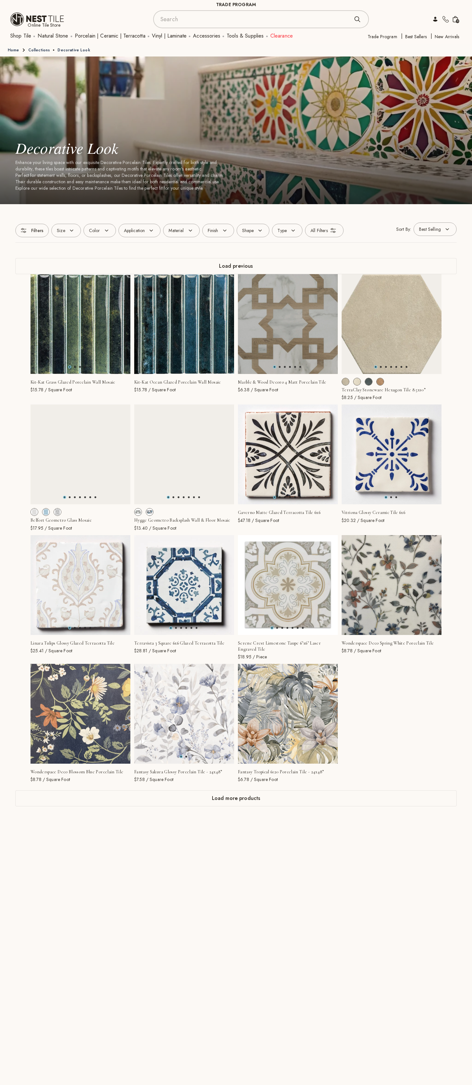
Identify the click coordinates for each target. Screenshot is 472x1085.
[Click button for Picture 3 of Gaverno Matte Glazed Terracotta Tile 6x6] (290, 497)
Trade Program (382, 36)
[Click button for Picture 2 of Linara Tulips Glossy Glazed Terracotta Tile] (80, 628)
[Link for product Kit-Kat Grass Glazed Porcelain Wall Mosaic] (80, 324)
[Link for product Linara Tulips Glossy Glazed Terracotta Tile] (80, 585)
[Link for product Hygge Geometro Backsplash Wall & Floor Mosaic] (184, 454)
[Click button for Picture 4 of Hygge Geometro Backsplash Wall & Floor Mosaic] (189, 497)
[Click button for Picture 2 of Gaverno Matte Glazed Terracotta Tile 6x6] (285, 497)
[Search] (357, 19)
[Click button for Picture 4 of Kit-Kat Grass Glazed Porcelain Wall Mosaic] (90, 367)
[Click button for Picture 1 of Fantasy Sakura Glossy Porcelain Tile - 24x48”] (186, 757)
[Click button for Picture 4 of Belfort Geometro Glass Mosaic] (85, 497)
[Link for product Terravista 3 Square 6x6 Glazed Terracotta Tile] (184, 585)
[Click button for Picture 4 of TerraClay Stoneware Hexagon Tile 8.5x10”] (396, 367)
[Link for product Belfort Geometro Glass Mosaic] (80, 454)
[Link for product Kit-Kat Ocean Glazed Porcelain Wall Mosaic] (184, 324)
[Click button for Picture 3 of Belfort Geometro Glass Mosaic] (80, 497)
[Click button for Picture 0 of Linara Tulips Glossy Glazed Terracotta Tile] (70, 628)
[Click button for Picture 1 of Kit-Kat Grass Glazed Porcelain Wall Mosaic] (75, 367)
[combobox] (254, 19)
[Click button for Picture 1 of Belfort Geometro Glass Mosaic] (70, 497)
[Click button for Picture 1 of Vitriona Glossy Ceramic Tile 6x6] (391, 497)
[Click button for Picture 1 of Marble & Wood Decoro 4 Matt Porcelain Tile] (280, 367)
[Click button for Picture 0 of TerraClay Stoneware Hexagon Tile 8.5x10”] (376, 367)
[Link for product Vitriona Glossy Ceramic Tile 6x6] (391, 454)
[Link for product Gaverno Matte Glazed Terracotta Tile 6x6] (288, 454)
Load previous (236, 266)
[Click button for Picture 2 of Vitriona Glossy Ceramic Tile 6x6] (396, 497)
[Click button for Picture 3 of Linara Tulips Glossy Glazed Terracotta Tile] (85, 628)
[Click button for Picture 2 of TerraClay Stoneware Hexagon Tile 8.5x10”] (386, 367)
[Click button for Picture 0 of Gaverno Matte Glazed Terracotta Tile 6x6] (274, 497)
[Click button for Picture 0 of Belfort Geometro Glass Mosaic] (64, 497)
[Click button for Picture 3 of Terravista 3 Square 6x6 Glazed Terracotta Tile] (186, 628)
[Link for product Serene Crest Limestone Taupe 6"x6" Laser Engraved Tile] (288, 585)
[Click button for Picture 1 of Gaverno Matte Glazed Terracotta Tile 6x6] (280, 497)
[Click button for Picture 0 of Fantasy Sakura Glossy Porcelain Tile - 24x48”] (181, 757)
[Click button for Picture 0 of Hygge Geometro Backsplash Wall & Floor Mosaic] (168, 497)
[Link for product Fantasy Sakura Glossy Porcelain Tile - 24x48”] (184, 714)
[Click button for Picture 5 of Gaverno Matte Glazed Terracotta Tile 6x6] (300, 497)
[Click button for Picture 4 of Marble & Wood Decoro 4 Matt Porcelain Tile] (295, 367)
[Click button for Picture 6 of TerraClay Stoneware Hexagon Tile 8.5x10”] (406, 367)
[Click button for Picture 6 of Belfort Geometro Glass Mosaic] (95, 497)
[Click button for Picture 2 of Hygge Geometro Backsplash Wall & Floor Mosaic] (178, 497)
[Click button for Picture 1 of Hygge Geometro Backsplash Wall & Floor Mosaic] (173, 497)
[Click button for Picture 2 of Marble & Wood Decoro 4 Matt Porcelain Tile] (285, 367)
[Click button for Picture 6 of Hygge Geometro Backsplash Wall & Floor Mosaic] (199, 497)
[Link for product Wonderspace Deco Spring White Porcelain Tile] (391, 585)
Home (13, 50)
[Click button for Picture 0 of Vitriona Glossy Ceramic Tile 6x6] (386, 497)
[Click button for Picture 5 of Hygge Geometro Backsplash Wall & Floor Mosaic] (194, 497)
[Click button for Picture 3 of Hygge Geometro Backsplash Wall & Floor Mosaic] (184, 497)
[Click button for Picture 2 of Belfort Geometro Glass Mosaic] (75, 497)
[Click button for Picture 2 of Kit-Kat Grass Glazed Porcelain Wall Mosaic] (80, 367)
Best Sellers (416, 36)
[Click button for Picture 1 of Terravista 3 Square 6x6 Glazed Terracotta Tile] (176, 628)
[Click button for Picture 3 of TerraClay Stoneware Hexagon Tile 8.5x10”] (391, 367)
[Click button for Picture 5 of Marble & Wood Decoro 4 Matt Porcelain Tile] (300, 367)
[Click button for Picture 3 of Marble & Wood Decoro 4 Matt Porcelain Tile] (290, 367)
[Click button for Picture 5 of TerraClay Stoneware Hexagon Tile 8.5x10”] (401, 367)
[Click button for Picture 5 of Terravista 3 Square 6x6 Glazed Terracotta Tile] (196, 628)
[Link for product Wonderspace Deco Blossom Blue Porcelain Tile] (80, 714)
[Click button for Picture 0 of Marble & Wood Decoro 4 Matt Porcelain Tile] (274, 367)
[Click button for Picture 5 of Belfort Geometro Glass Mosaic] (90, 497)
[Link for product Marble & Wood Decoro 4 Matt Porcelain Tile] (288, 324)
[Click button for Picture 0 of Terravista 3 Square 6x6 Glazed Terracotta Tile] (171, 628)
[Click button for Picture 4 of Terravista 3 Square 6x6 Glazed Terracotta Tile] (191, 628)
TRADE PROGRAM (236, 4)
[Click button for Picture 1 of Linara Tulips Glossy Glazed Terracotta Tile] (75, 628)
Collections (39, 50)
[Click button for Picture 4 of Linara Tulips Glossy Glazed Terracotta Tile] (90, 628)
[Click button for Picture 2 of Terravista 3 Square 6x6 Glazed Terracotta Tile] (181, 628)
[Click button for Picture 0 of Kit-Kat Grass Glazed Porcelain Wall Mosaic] (70, 367)
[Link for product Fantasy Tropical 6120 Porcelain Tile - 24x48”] (288, 714)
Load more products (236, 798)
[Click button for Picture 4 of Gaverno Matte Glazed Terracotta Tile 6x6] (295, 497)
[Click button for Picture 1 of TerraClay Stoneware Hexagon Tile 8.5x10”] (381, 367)
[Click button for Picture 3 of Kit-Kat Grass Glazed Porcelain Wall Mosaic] (85, 367)
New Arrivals (447, 36)
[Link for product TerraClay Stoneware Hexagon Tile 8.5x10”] (391, 324)
